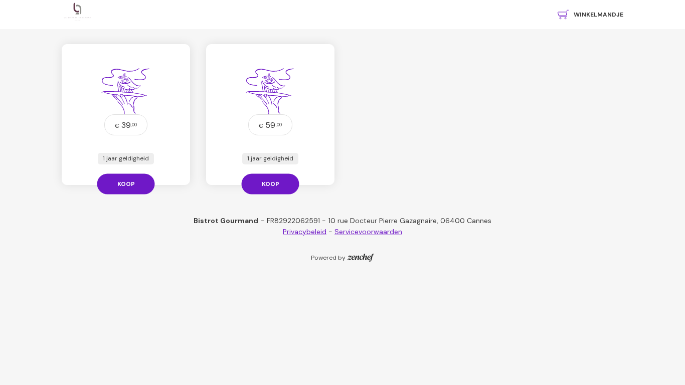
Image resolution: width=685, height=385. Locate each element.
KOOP (126, 183)
